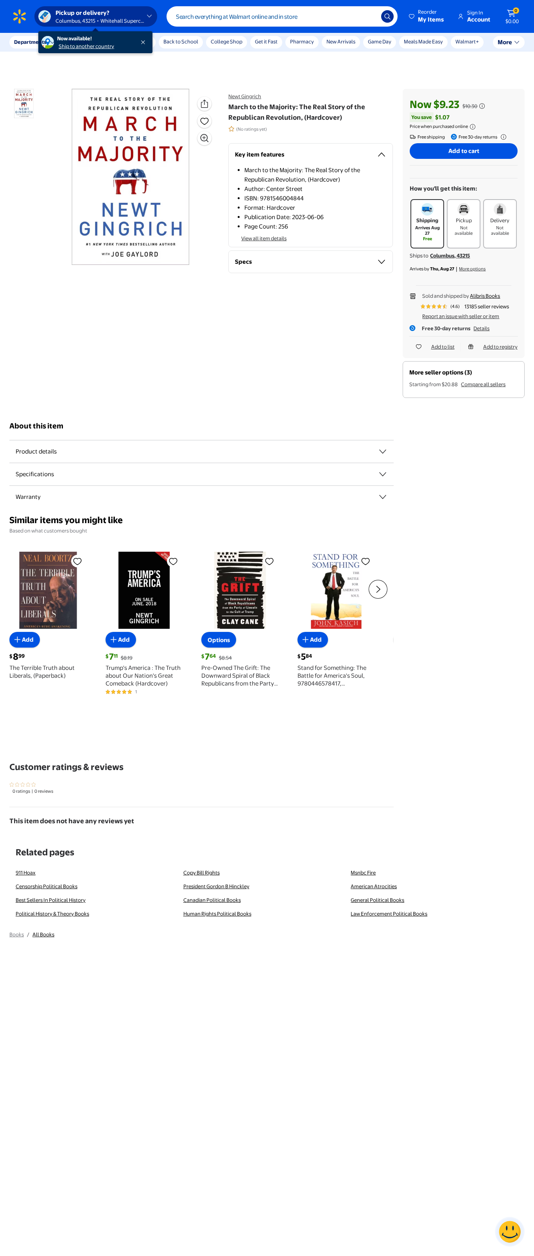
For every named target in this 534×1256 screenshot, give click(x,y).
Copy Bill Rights (201, 872)
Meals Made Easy (423, 41)
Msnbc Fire (363, 872)
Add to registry (500, 347)
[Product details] (382, 451)
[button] (427, 16)
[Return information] (502, 137)
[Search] (387, 16)
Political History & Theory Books (52, 914)
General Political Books (377, 900)
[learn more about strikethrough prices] (482, 106)
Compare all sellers (483, 384)
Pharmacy (302, 41)
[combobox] (282, 16)
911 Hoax (26, 872)
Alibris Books (485, 296)
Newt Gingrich (244, 96)
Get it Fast (266, 41)
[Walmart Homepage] (19, 16)
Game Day (379, 41)
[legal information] (472, 127)
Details (481, 328)
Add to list (443, 347)
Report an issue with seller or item (460, 316)
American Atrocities (374, 886)
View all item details (264, 238)
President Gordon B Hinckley (216, 886)
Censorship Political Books (46, 886)
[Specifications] (382, 474)
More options (472, 269)
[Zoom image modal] (204, 138)
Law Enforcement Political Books (389, 914)
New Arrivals (340, 41)
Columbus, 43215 (450, 255)
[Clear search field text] (369, 16)
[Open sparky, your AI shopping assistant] (509, 1231)
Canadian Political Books (212, 900)
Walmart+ (467, 41)
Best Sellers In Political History (51, 900)
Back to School (180, 41)
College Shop (226, 41)
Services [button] (78, 42)
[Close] (144, 42)
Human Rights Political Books (217, 914)
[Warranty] (382, 497)
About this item (36, 425)
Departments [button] (30, 42)
